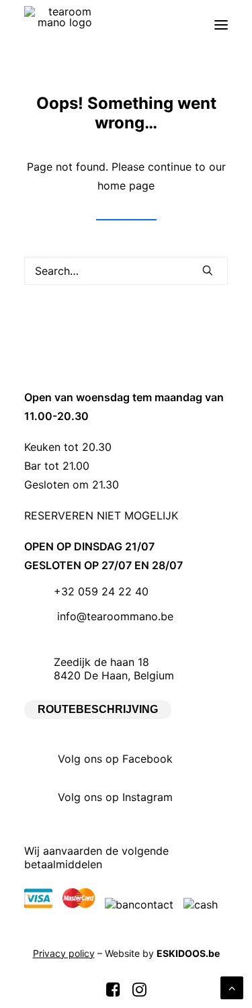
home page (126, 185)
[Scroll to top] (231, 986)
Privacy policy (64, 953)
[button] (221, 24)
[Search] (126, 271)
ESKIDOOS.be (188, 953)
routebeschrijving (98, 709)
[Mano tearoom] (65, 24)
